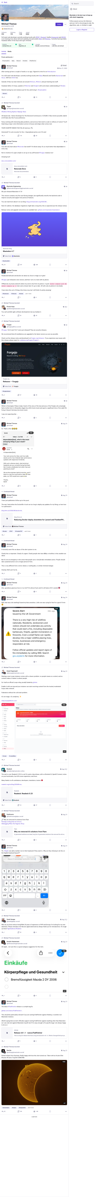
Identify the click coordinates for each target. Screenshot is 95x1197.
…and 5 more (30, 1107)
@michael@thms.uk (6, 26)
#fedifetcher (33, 60)
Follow (59, 24)
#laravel (18, 60)
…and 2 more (27, 531)
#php (13, 60)
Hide (31, 433)
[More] (66, 97)
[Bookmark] (50, 97)
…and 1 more (28, 293)
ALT (57, 657)
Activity (3, 51)
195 (11, 34)
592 (2, 34)
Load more (34, 1116)
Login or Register (81, 29)
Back (5, 2)
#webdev (25, 60)
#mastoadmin (6, 60)
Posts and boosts (7, 57)
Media (9, 51)
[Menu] (65, 24)
